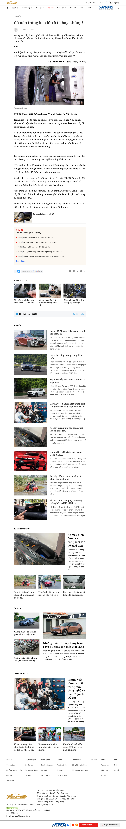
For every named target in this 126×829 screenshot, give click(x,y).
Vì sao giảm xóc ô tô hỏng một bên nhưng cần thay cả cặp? (44, 256)
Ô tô (115, 765)
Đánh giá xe (40, 8)
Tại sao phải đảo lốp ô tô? (43, 214)
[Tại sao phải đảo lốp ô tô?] (23, 217)
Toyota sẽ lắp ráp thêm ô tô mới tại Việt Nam (67, 381)
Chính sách (10, 765)
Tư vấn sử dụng (22, 529)
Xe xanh (73, 8)
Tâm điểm (10, 781)
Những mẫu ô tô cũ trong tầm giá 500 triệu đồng (25, 659)
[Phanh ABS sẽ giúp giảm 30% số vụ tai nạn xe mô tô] (74, 734)
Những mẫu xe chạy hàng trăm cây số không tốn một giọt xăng (63, 645)
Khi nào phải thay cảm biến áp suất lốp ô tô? (24, 301)
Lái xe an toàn (21, 674)
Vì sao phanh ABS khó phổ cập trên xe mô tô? (48, 747)
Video (82, 8)
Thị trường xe (27, 8)
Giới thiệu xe (105, 770)
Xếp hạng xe (45, 775)
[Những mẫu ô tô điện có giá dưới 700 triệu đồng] (26, 621)
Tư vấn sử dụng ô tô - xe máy (28, 233)
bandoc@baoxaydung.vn (22, 816)
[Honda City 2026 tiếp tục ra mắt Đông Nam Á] (30, 461)
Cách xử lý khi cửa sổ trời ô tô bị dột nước (74, 593)
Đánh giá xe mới (47, 765)
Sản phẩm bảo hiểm (79, 765)
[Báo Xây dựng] (106, 8)
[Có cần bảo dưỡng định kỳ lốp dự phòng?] (74, 291)
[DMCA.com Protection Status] (12, 808)
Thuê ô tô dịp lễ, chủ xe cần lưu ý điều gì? (49, 593)
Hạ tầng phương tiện (14, 770)
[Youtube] (73, 825)
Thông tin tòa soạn (88, 825)
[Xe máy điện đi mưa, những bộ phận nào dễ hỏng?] (30, 485)
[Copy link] (85, 271)
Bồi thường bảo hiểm (80, 770)
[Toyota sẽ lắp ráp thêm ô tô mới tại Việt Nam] (30, 388)
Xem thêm (20, 261)
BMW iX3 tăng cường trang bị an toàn (66, 357)
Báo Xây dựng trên (27, 271)
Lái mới (51, 8)
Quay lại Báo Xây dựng (111, 825)
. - (20, 30)
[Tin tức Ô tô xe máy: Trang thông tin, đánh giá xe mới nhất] (11, 2)
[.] (16, 30)
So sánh (44, 770)
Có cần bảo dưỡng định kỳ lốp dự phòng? (74, 301)
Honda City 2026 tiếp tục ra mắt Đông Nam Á (66, 453)
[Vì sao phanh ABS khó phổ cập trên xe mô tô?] (49, 734)
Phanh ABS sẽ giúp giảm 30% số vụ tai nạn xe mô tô (72, 747)
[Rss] (76, 824)
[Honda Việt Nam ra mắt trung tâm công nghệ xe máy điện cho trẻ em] (30, 412)
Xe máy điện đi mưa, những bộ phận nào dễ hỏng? (66, 477)
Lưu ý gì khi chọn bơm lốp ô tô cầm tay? (37, 247)
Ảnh (89, 8)
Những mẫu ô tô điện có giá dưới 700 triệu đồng (25, 633)
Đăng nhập (116, 3)
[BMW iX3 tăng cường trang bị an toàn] (30, 364)
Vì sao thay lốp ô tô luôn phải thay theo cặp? (48, 302)
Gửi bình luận (78, 314)
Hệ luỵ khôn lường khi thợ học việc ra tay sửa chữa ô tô (42, 252)
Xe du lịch (29, 765)
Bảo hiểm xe (61, 8)
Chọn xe (18, 608)
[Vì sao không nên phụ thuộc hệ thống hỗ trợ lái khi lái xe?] (30, 509)
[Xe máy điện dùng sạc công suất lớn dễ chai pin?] (30, 437)
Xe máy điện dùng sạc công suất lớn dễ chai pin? (66, 429)
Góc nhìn (9, 775)
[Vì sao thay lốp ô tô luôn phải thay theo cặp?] (50, 291)
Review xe (105, 765)
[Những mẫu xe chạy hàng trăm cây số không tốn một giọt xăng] (64, 626)
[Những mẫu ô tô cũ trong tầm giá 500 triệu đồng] (26, 647)
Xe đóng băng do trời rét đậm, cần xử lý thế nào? (40, 242)
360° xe (15, 8)
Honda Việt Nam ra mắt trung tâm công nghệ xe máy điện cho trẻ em (67, 405)
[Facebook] (69, 825)
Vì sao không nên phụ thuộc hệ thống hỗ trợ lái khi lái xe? (66, 502)
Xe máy (28, 775)
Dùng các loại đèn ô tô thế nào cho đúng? (38, 237)
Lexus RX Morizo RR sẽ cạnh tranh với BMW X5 (68, 332)
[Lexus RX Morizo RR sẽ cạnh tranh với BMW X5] (30, 340)
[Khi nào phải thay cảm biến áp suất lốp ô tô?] (25, 291)
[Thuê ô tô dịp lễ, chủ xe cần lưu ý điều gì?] (49, 582)
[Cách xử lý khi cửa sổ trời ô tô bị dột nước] (74, 582)
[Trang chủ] (7, 8)
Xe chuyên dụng (31, 770)
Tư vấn (103, 775)
